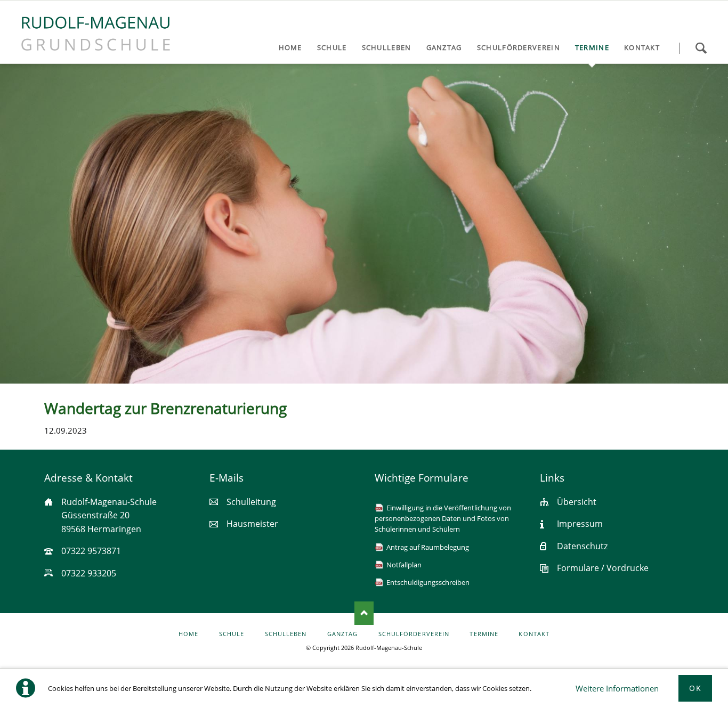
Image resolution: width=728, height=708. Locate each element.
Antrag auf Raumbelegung (427, 547)
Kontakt (534, 634)
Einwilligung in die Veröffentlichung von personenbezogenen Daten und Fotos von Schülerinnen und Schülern (443, 518)
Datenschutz (582, 546)
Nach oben (364, 613)
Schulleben (286, 634)
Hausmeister (252, 524)
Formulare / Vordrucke (603, 568)
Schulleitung (251, 502)
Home (188, 634)
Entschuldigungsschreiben (428, 582)
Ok (695, 688)
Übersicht (576, 502)
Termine (484, 634)
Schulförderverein (413, 634)
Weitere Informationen (617, 688)
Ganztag (342, 634)
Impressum (580, 524)
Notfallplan (404, 564)
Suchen (701, 47)
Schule (231, 634)
